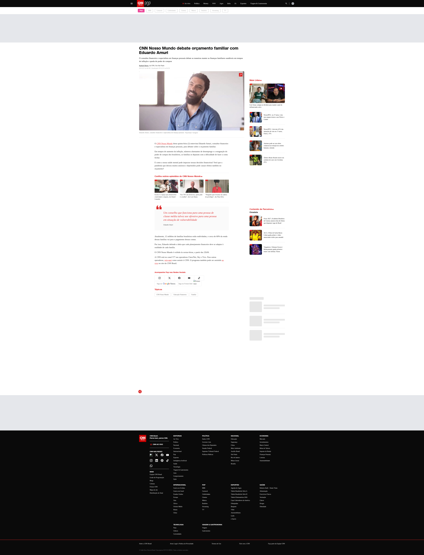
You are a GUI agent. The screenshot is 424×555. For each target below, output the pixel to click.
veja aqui (168, 260)
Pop (174, 454)
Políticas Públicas (207, 454)
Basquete (233, 506)
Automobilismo (236, 513)
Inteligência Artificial (180, 460)
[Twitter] (156, 455)
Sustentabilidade (265, 460)
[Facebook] (162, 455)
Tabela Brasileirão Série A (239, 491)
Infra (229, 3)
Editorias (177, 436)
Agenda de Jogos (236, 488)
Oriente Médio (177, 506)
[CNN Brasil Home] (150, 3)
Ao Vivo (176, 439)
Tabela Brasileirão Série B (239, 494)
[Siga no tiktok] (199, 278)
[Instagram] (151, 460)
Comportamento (178, 476)
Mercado (262, 439)
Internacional (177, 451)
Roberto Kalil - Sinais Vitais (268, 488)
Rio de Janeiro (235, 457)
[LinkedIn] (156, 460)
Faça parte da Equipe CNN (276, 544)
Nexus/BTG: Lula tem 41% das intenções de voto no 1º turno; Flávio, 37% (273, 131)
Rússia (175, 510)
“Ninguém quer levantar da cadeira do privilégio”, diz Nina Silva (216, 196)
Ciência (175, 531)
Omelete (254, 212)
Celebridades (172, 10)
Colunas (152, 484)
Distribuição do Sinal (156, 493)
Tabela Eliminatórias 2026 (239, 497)
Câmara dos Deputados (209, 445)
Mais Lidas (255, 80)
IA (235, 3)
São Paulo (234, 454)
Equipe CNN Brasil (156, 474)
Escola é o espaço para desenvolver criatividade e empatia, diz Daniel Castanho (165, 197)
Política (196, 3)
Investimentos (264, 442)
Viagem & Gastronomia (258, 3)
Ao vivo (187, 3)
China (175, 513)
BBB (149, 10)
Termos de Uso (216, 544)
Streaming (215, 10)
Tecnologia (176, 467)
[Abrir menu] (131, 3)
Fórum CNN (154, 487)
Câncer (262, 500)
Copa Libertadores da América (240, 500)
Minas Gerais (235, 460)
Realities (204, 10)
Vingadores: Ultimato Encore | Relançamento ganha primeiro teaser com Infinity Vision (273, 249)
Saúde (175, 464)
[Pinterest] (162, 460)
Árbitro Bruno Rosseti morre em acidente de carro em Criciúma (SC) (274, 160)
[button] (191, 103)
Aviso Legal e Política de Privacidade (181, 544)
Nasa (174, 528)
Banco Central (264, 445)
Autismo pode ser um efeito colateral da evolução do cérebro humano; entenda (274, 146)
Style (175, 479)
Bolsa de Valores (265, 448)
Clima (233, 445)
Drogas (262, 503)
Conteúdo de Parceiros (261, 209)
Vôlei (232, 510)
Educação (234, 439)
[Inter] (151, 455)
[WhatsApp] (151, 465)
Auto (174, 473)
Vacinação (263, 497)
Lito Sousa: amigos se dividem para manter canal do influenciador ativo (266, 106)
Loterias (262, 457)
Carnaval (159, 10)
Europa (175, 497)
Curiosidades (177, 534)
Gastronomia (206, 531)
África (175, 503)
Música (193, 10)
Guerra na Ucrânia (179, 488)
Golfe (232, 516)
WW (214, 3)
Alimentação (264, 491)
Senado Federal (207, 448)
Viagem (204, 528)
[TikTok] (167, 460)
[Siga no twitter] (169, 278)
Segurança (234, 442)
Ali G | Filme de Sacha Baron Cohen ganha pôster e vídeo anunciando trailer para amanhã (273, 235)
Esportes (243, 3)
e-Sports (233, 519)
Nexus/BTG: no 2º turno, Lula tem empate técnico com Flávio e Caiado (274, 117)
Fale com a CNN (244, 544)
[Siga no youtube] (189, 278)
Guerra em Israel (178, 491)
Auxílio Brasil (235, 451)
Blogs (151, 480)
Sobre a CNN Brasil (145, 544)
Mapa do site (154, 490)
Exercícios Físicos (265, 494)
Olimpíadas (234, 503)
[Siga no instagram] (159, 278)
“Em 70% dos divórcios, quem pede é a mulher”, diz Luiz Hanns (191, 196)
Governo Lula (206, 442)
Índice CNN (206, 439)
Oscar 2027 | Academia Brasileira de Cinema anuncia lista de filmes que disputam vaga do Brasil (274, 221)
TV (225, 10)
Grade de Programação (157, 477)
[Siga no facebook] (179, 278)
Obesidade (263, 506)
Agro (221, 3)
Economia (176, 448)
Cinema (183, 10)
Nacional (176, 445)
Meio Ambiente (235, 448)
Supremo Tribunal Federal (210, 451)
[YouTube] (167, 455)
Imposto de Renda (265, 451)
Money (205, 3)
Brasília (233, 464)
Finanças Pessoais (265, 454)
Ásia (174, 500)
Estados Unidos (178, 494)
